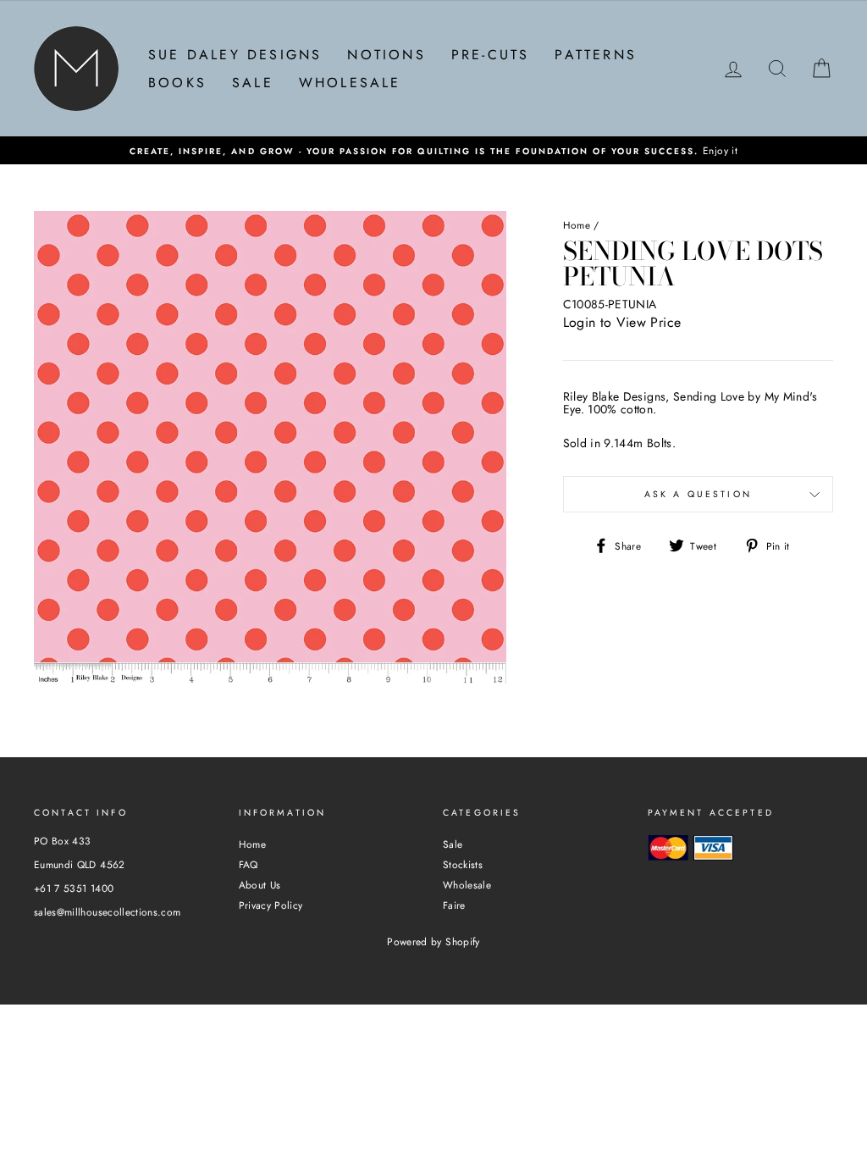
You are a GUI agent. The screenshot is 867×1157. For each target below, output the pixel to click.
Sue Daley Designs (235, 54)
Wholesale (350, 82)
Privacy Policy (271, 905)
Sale (252, 82)
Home (576, 225)
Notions (386, 54)
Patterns (596, 54)
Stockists (463, 864)
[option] (433, 150)
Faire (454, 905)
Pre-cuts (490, 54)
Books (177, 82)
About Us (260, 884)
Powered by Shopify (433, 941)
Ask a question (698, 494)
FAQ (248, 864)
